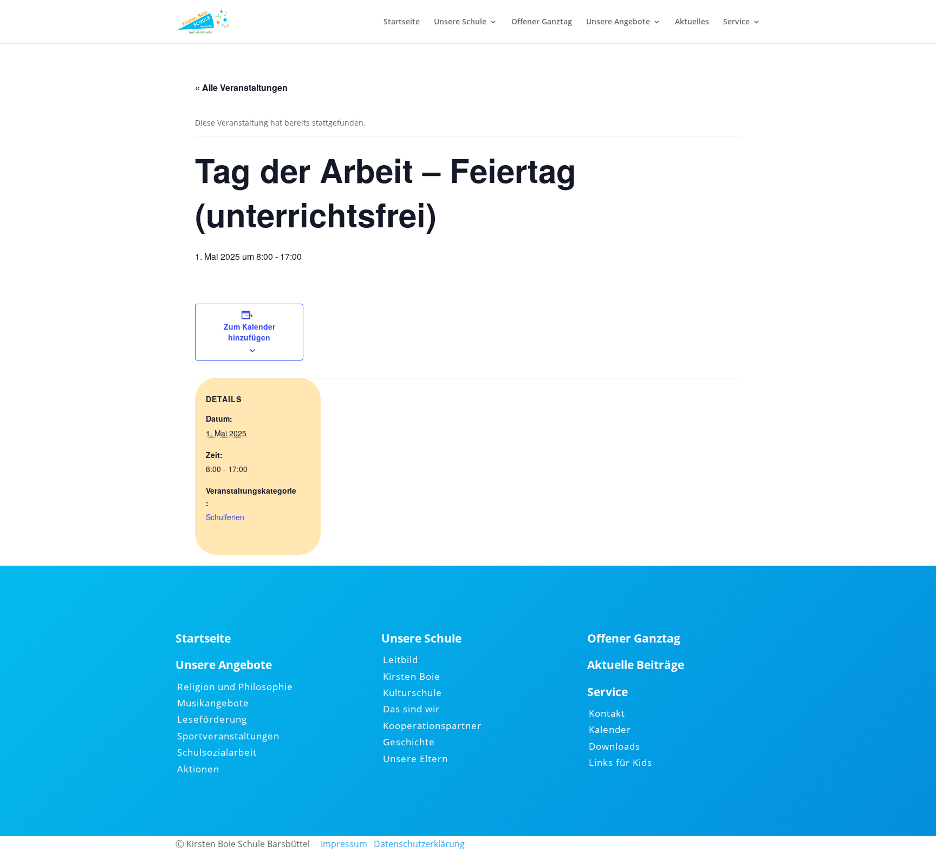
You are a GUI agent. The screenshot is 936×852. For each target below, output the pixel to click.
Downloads (614, 746)
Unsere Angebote (618, 22)
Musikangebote (213, 703)
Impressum (344, 844)
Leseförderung (212, 719)
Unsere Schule (460, 22)
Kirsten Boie (411, 676)
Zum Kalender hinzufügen (249, 332)
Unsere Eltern (415, 758)
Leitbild (400, 659)
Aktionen (198, 769)
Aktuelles (692, 22)
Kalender (610, 729)
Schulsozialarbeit (217, 752)
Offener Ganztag (541, 22)
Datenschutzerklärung (419, 844)
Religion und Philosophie (235, 686)
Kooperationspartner (432, 725)
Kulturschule (412, 692)
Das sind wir (411, 709)
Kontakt (607, 713)
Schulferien (225, 517)
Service (736, 22)
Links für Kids (620, 762)
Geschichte (409, 742)
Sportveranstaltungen (228, 736)
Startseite (402, 22)
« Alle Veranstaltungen (241, 87)
